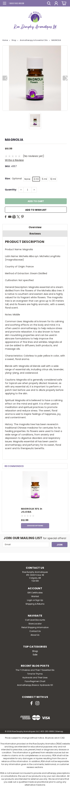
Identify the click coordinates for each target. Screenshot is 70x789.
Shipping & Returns (35, 603)
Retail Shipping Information (35, 627)
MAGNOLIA (56, 40)
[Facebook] (5, 216)
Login (29, 600)
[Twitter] (18, 216)
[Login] (56, 4)
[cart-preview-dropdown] (63, 3)
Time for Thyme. (35, 673)
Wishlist (35, 596)
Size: (13, 178)
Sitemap (59, 731)
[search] (48, 4)
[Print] (14, 216)
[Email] (9, 216)
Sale (35, 654)
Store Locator (35, 623)
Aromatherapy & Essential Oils (34, 40)
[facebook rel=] (31, 703)
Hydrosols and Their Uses (35, 677)
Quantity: (11, 189)
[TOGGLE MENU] (4, 4)
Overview (35, 227)
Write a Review (14, 160)
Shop (14, 40)
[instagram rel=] (37, 703)
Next (65, 78)
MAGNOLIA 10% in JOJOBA (31, 510)
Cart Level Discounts (35, 619)
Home (5, 40)
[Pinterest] (22, 216)
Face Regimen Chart (35, 681)
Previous (4, 78)
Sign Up (39, 600)
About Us (35, 635)
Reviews (35, 234)
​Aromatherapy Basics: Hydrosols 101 (35, 685)
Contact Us (35, 631)
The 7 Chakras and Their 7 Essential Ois (35, 670)
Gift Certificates (35, 592)
